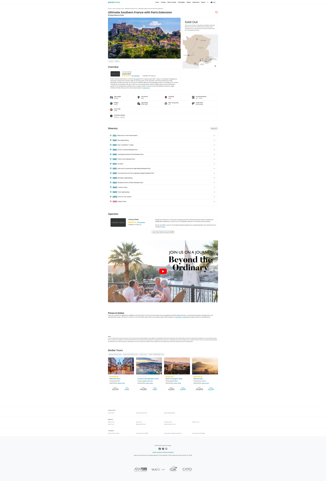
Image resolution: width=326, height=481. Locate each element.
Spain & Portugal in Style (173, 379)
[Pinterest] (163, 449)
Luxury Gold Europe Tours (130, 354)
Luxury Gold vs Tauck (113, 433)
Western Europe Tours (115, 354)
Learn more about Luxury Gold (162, 232)
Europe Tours (195, 422)
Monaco (117, 117)
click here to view (180, 317)
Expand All (214, 128)
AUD (214, 2)
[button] (216, 12)
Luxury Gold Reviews (169, 413)
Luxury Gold (126, 74)
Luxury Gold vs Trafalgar (198, 433)
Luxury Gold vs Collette (142, 433)
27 (155, 76)
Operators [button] (195, 2)
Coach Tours (143, 354)
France (122, 117)
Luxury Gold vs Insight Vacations (172, 433)
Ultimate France (114, 379)
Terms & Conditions (168, 452)
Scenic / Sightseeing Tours (156, 354)
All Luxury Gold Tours (141, 413)
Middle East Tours (141, 424)
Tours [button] (157, 2)
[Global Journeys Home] (114, 2)
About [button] (203, 2)
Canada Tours (168, 422)
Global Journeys (157, 452)
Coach (111, 61)
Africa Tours (111, 422)
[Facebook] (159, 449)
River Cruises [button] (171, 2)
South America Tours (169, 424)
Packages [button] (181, 2)
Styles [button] (189, 2)
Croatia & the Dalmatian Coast (148, 379)
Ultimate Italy (198, 379)
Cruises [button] (163, 2)
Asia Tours (139, 422)
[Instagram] (166, 449)
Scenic (117, 61)
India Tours (111, 424)
